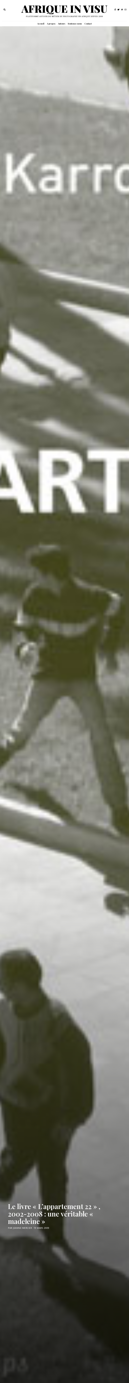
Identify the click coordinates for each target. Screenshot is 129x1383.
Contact (88, 23)
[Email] (125, 9)
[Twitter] (118, 9)
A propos (51, 23)
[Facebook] (115, 9)
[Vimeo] (121, 9)
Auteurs (61, 23)
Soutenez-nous (75, 23)
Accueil (40, 23)
